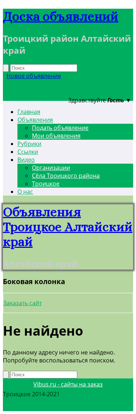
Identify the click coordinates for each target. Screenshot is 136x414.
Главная (28, 112)
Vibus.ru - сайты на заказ (68, 384)
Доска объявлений (60, 16)
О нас (25, 192)
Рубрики (29, 144)
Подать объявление (60, 128)
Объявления (35, 120)
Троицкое (45, 184)
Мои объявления (56, 136)
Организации (51, 168)
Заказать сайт (22, 303)
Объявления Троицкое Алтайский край (67, 226)
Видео (26, 160)
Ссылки (27, 152)
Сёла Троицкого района (66, 176)
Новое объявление (34, 76)
